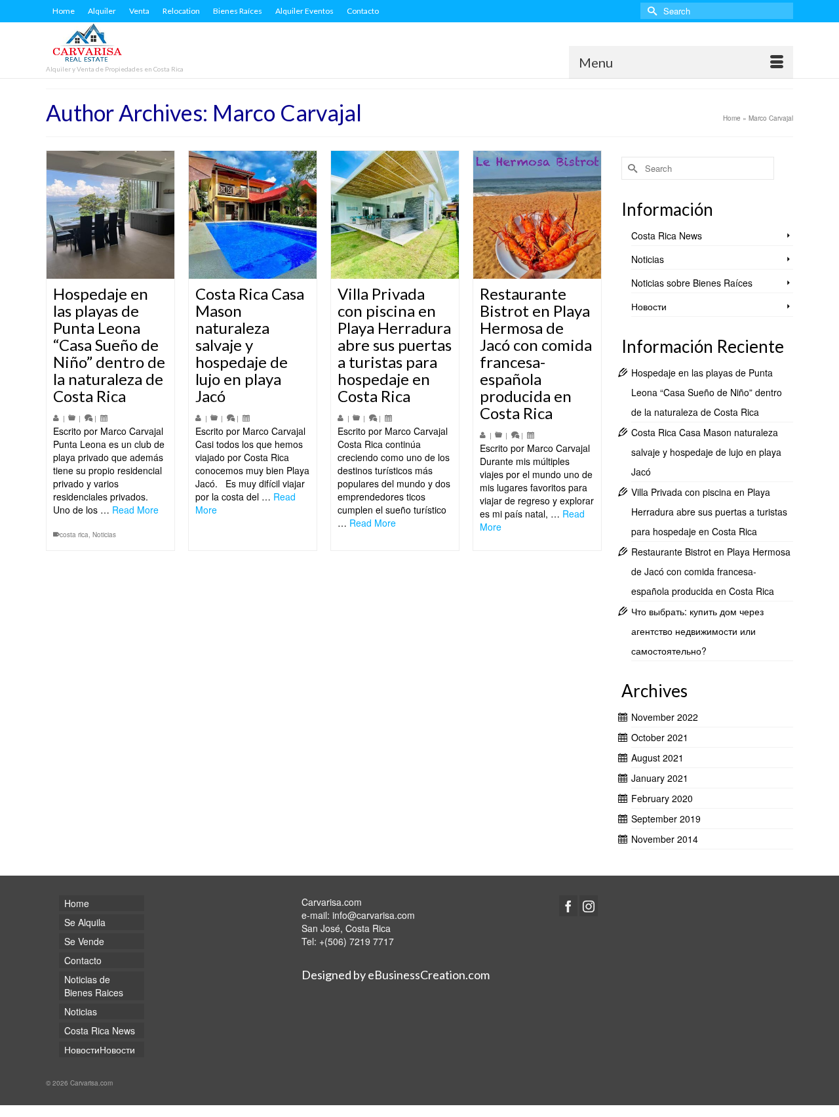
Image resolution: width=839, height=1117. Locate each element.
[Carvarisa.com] (164, 44)
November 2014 (664, 838)
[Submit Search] (650, 11)
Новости (649, 306)
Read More (135, 509)
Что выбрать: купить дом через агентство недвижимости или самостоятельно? (697, 631)
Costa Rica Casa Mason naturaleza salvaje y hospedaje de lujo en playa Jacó (706, 452)
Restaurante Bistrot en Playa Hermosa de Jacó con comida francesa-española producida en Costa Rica (710, 571)
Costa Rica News (666, 235)
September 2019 (666, 818)
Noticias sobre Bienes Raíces (691, 282)
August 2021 (657, 757)
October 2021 (659, 737)
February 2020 (662, 798)
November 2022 (664, 716)
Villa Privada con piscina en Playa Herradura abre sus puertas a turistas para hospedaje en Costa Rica (709, 511)
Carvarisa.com (332, 901)
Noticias (104, 534)
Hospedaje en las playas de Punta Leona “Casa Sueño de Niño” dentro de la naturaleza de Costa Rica (706, 392)
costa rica (74, 534)
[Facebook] (568, 905)
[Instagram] (588, 905)
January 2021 (659, 777)
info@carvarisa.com (373, 915)
